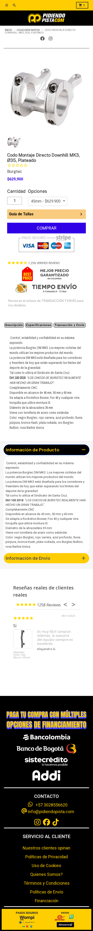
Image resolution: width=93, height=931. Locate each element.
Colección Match (28, 30)
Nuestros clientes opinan (46, 847)
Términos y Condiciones (47, 883)
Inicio (8, 30)
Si (15, 625)
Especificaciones (38, 325)
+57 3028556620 (50, 804)
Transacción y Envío (70, 325)
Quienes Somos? (46, 874)
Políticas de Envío (46, 891)
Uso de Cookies (46, 865)
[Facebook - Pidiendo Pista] (42, 38)
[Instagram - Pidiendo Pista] (50, 38)
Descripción (14, 325)
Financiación (46, 900)
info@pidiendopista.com (50, 811)
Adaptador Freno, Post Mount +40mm (21, 655)
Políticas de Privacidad (46, 856)
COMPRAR (47, 228)
